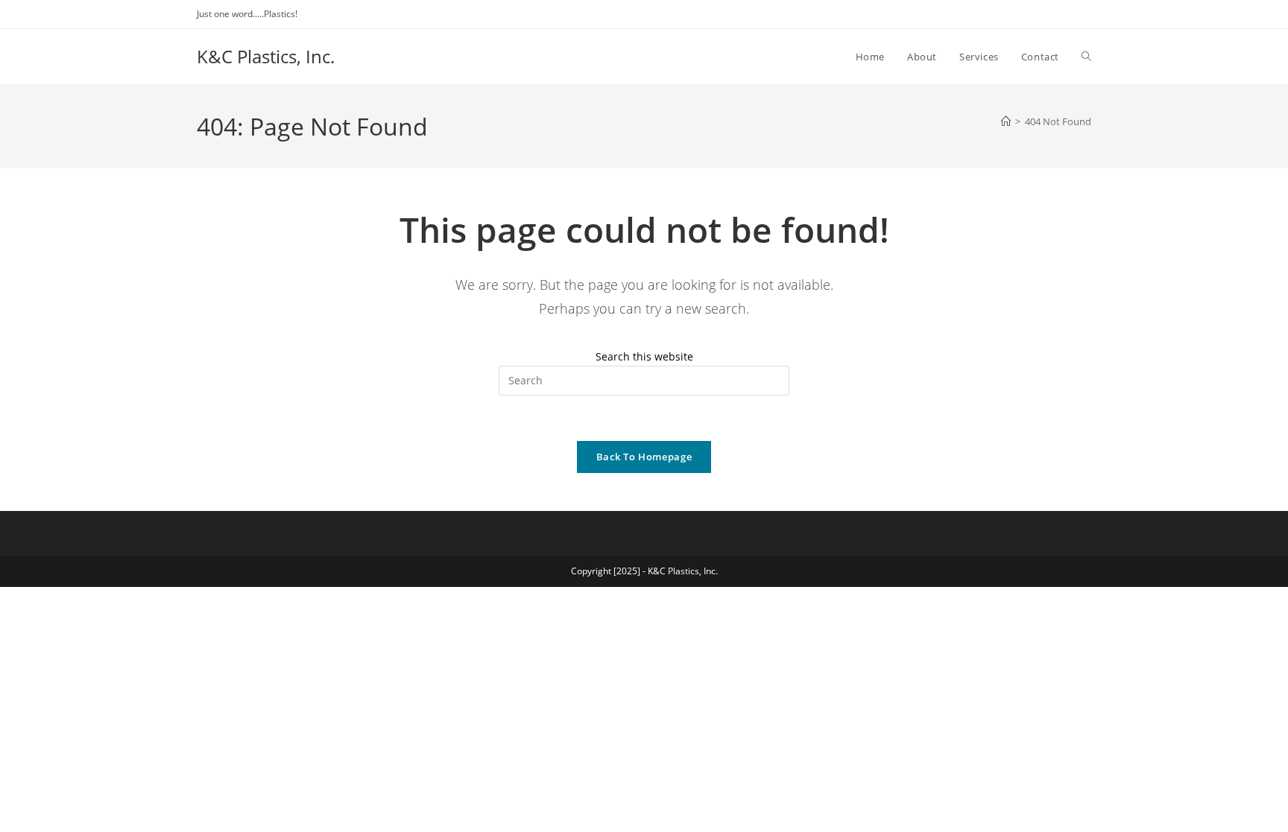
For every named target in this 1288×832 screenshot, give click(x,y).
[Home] (1006, 121)
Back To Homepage (644, 456)
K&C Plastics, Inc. (266, 56)
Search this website (644, 356)
